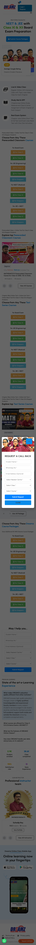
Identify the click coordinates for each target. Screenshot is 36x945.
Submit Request (18, 497)
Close (18, 503)
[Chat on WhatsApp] (4, 941)
